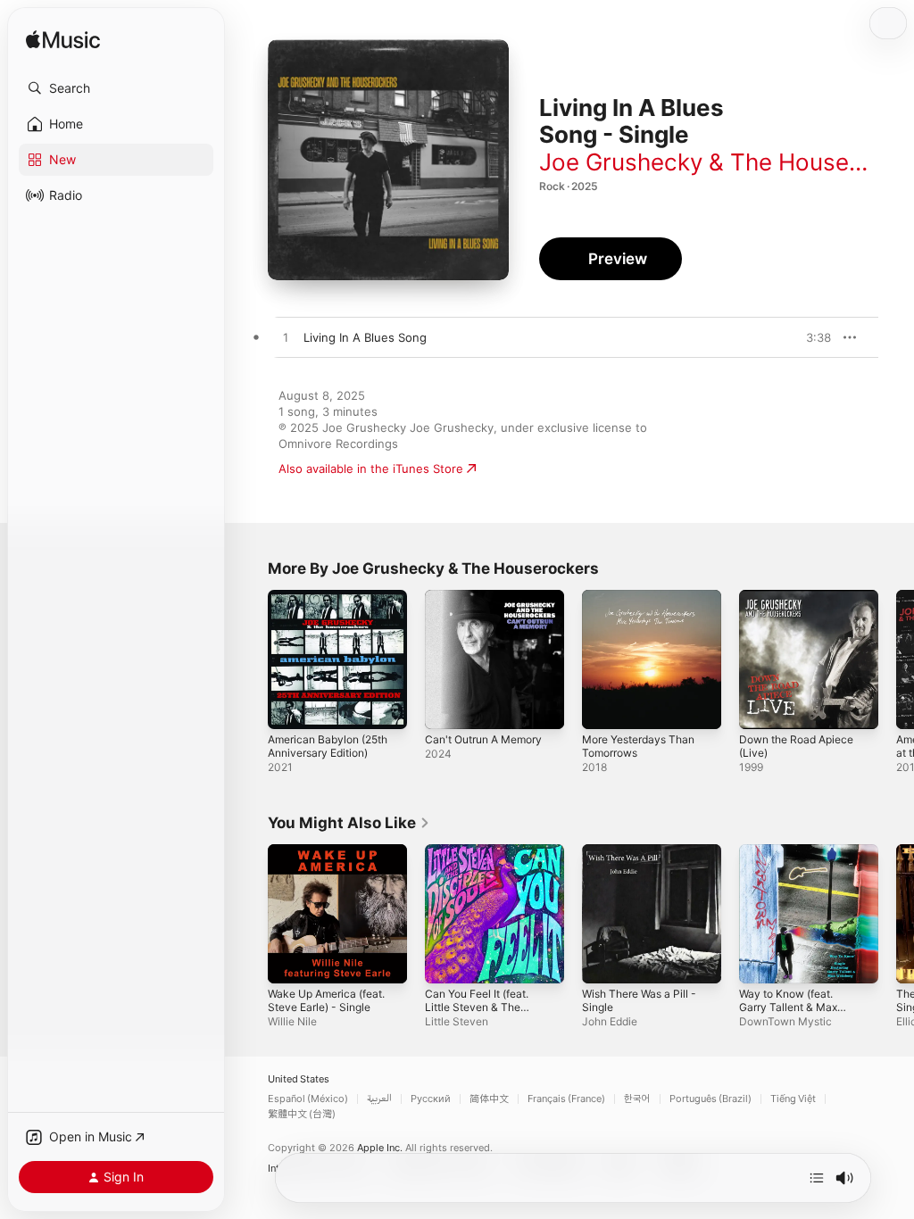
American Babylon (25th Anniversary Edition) (327, 746)
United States (298, 1079)
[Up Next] (816, 1177)
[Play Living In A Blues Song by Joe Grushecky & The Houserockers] (285, 338)
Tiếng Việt (793, 1099)
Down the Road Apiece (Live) (796, 746)
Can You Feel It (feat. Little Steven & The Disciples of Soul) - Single (476, 1014)
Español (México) (308, 1099)
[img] (63, 40)
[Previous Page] (249, 659)
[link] (349, 823)
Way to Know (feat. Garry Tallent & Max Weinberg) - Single (788, 1007)
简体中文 (489, 1099)
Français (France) (566, 1099)
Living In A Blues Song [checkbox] (365, 337)
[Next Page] (896, 659)
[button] (116, 88)
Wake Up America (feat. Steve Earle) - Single (326, 1000)
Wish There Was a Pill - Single (639, 1000)
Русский (431, 1099)
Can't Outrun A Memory (483, 739)
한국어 (637, 1099)
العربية (379, 1099)
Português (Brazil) (710, 1099)
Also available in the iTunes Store (370, 468)
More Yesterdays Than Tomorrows (638, 746)
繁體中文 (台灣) (302, 1114)
